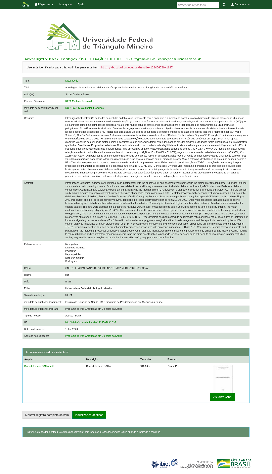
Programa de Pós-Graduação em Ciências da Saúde (167, 59)
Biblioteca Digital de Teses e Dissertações (50, 59)
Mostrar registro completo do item (47, 415)
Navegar (64, 4)
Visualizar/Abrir (222, 397)
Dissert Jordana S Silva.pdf (39, 366)
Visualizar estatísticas (89, 415)
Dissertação (71, 80)
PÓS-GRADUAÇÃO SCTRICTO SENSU (105, 59)
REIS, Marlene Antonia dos (79, 101)
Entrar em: (241, 4)
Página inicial (45, 4)
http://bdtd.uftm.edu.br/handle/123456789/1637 (90, 322)
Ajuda (81, 4)
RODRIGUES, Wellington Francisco (84, 108)
